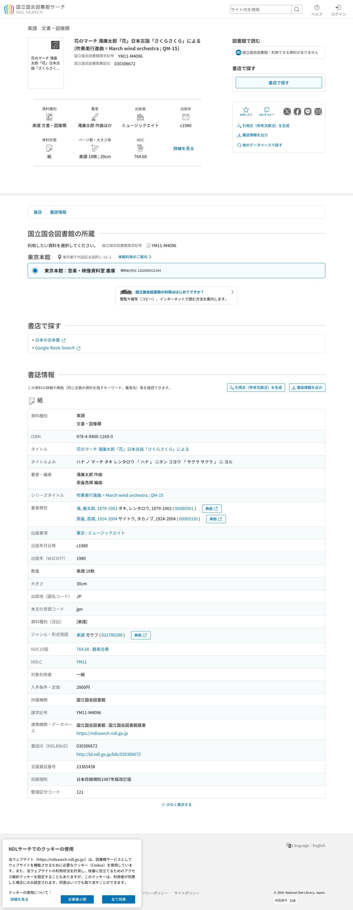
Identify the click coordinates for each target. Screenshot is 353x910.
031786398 (112, 635)
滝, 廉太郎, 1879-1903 (96, 508)
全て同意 (118, 899)
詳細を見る (183, 148)
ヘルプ (316, 13)
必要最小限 (77, 899)
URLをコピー (266, 114)
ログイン (338, 13)
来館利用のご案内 (132, 256)
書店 (38, 212)
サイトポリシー (186, 893)
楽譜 (80, 635)
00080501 (184, 508)
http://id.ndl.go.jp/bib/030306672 (108, 754)
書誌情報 (58, 212)
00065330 (188, 518)
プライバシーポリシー (150, 893)
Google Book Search (55, 347)
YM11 (81, 662)
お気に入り (246, 114)
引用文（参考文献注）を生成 (265, 125)
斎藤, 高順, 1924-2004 (96, 518)
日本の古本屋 (48, 340)
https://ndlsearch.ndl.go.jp (102, 733)
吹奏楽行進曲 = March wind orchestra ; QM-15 (119, 495)
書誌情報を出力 (255, 134)
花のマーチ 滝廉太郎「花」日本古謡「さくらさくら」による (132, 449)
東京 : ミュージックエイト (100, 533)
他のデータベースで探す (262, 144)
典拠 (209, 508)
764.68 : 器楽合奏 (92, 649)
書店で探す (278, 82)
